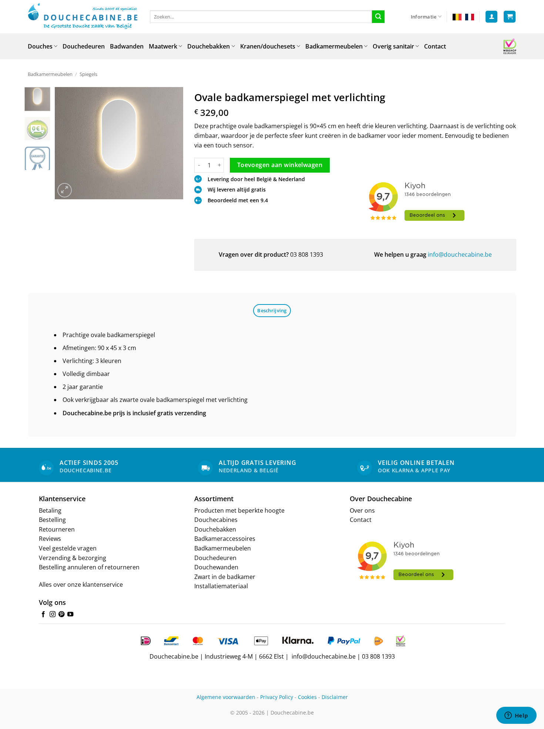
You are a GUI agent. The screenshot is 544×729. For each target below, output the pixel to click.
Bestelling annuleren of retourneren (89, 567)
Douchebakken (208, 46)
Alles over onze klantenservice (81, 584)
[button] (491, 17)
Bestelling (52, 520)
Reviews (50, 539)
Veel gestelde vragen (68, 548)
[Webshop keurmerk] (509, 46)
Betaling (50, 510)
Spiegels (88, 74)
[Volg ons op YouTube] (70, 614)
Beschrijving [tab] (271, 310)
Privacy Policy (276, 696)
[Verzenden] (378, 16)
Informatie (424, 16)
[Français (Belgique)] (469, 17)
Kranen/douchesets (267, 46)
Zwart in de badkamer (224, 577)
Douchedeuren (84, 46)
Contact (435, 46)
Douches (40, 46)
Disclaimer (335, 696)
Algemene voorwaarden (226, 696)
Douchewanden (216, 567)
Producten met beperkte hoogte (239, 510)
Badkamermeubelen (334, 46)
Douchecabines (216, 520)
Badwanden (127, 46)
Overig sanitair (393, 46)
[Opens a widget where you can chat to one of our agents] (516, 716)
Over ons (362, 510)
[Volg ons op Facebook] (43, 614)
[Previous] (66, 143)
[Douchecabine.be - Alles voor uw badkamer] (83, 16)
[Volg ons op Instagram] (53, 614)
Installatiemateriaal (221, 586)
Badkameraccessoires (224, 539)
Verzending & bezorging (72, 558)
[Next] (171, 143)
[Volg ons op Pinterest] (61, 614)
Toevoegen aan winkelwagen (280, 165)
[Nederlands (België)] (457, 17)
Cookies (307, 696)
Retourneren (57, 529)
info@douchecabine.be (460, 254)
